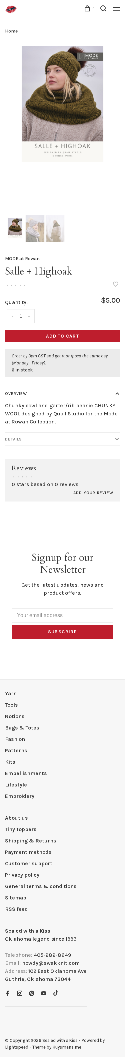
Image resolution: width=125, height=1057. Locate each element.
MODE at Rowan (22, 258)
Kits (10, 762)
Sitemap (15, 897)
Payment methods (28, 852)
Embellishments (26, 773)
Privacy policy (22, 875)
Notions (15, 716)
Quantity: (16, 302)
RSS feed (16, 909)
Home (11, 31)
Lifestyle (16, 784)
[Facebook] (7, 994)
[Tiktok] (55, 994)
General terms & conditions (41, 886)
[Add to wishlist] (115, 285)
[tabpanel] (62, 104)
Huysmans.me (66, 1047)
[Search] (104, 9)
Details (13, 439)
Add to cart (62, 336)
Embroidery (19, 796)
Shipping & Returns (30, 840)
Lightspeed (16, 1047)
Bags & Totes (22, 727)
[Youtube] (43, 994)
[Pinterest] (31, 994)
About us (16, 818)
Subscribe (62, 632)
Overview (16, 393)
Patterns (16, 750)
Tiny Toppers (21, 829)
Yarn (11, 693)
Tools (11, 705)
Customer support (28, 863)
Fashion (15, 739)
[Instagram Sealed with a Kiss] (19, 994)
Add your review (93, 492)
